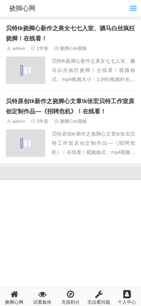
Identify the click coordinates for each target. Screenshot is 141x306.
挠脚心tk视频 (73, 48)
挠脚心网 (22, 8)
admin (18, 48)
